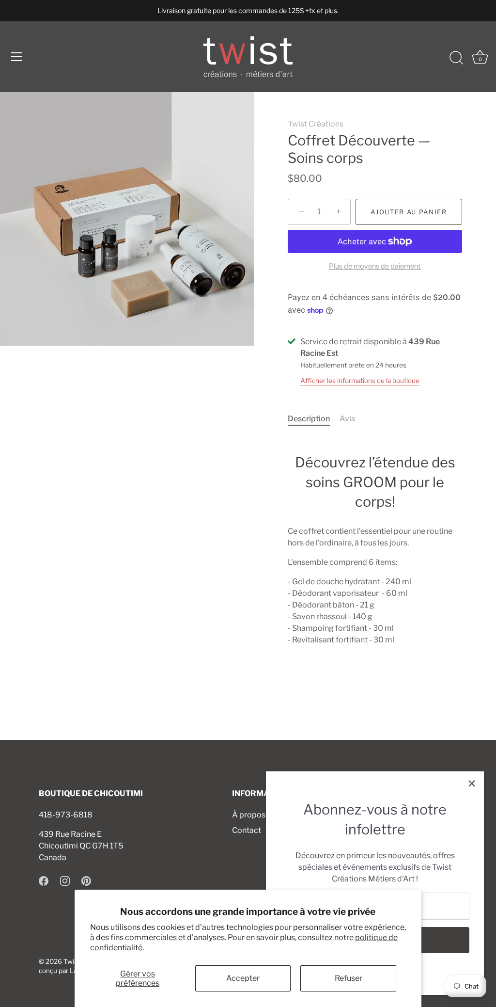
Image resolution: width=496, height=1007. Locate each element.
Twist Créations (315, 123)
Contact (246, 830)
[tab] (314, 419)
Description (309, 418)
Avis (347, 418)
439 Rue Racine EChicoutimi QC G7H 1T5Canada (81, 846)
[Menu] (17, 56)
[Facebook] (43, 880)
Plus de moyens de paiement (375, 266)
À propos (248, 814)
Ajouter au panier (409, 212)
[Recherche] (456, 58)
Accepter (243, 978)
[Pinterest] (86, 880)
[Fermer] (471, 783)
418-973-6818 (66, 814)
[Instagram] (65, 880)
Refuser (348, 978)
